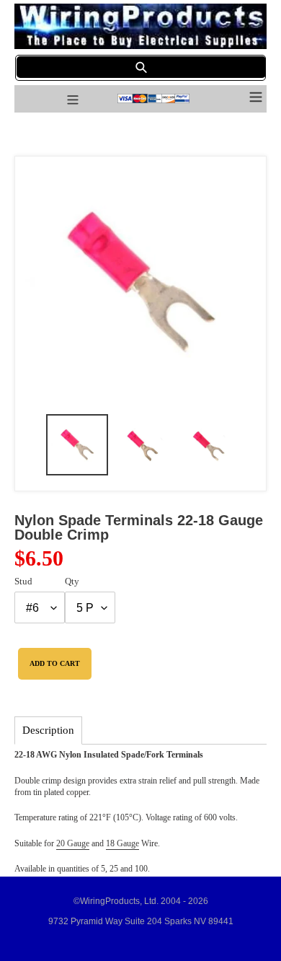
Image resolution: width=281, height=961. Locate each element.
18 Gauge (122, 843)
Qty (72, 581)
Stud (23, 581)
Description (48, 730)
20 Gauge (72, 843)
